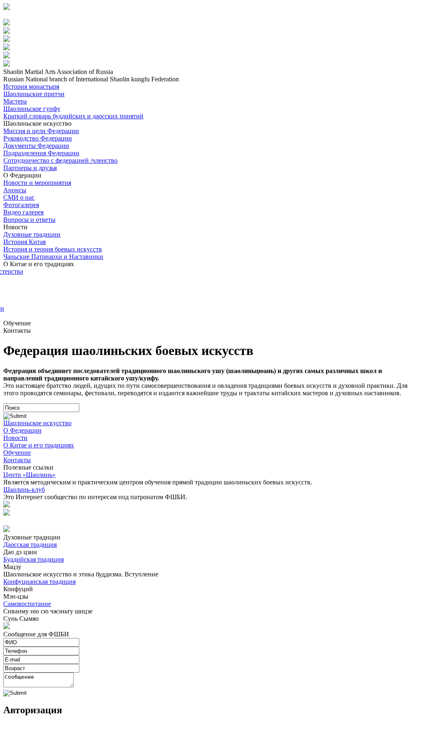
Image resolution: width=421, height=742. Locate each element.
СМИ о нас (19, 197)
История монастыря (31, 86)
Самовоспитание (27, 603)
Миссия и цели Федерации (41, 130)
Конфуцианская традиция (39, 581)
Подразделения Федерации (41, 153)
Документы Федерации (36, 145)
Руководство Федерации (37, 138)
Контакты (17, 459)
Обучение (17, 452)
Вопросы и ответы (29, 219)
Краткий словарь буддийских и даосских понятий (73, 116)
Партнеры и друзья (30, 167)
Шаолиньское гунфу (31, 108)
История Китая (24, 241)
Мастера (15, 101)
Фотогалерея (21, 204)
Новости (15, 437)
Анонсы (14, 190)
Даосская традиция (30, 544)
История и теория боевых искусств (52, 249)
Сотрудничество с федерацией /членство (60, 160)
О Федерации (22, 430)
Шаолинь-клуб (24, 489)
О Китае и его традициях (38, 445)
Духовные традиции (31, 234)
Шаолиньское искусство (37, 422)
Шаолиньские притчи (34, 93)
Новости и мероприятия (37, 182)
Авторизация (23, 15)
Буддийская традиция (33, 559)
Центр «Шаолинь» (29, 474)
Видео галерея (23, 212)
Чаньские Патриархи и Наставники (53, 256)
